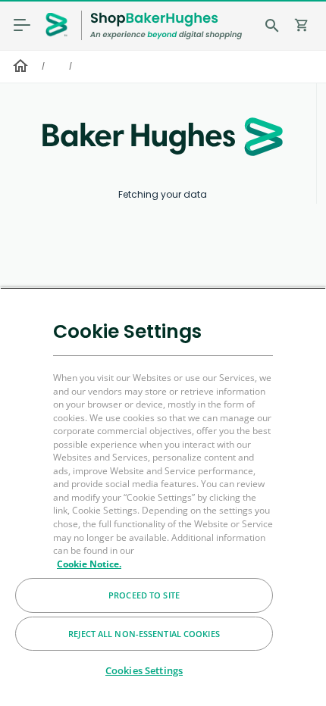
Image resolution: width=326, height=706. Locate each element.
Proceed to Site (144, 595)
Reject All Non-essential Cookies (144, 633)
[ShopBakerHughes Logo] (166, 25)
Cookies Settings (144, 670)
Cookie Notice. (89, 564)
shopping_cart (301, 25)
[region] (163, 496)
